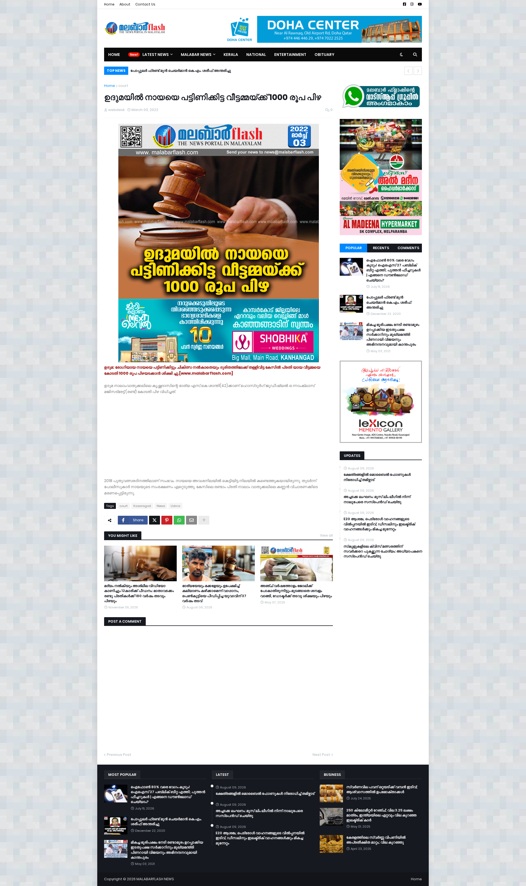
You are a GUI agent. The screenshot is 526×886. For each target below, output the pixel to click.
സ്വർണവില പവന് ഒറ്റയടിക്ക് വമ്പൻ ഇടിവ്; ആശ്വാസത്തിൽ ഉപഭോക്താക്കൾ (382, 789)
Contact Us (145, 4)
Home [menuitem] (114, 54)
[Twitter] (154, 520)
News (161, 506)
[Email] (191, 520)
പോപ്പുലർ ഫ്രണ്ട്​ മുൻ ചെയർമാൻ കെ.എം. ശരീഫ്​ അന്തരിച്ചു (388, 302)
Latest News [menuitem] (155, 54)
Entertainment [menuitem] (290, 54)
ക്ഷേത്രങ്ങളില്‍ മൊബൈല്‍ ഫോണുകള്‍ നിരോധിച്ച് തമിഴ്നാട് (377, 477)
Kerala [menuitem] (231, 54)
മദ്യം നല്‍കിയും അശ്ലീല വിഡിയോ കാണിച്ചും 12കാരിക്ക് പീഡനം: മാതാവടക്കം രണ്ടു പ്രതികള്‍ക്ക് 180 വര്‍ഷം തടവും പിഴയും (139, 593)
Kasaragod (142, 506)
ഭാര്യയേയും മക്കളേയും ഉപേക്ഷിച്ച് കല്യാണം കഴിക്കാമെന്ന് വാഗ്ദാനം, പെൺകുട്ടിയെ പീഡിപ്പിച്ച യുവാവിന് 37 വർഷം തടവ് (214, 593)
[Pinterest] (166, 520)
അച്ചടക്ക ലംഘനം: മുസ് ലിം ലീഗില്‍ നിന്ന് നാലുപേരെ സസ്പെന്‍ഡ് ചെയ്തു (377, 499)
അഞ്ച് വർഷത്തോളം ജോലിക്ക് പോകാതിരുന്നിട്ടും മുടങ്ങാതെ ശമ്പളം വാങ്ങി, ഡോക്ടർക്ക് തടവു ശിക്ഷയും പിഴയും (296, 590)
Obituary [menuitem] (325, 54)
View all (326, 535)
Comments (408, 247)
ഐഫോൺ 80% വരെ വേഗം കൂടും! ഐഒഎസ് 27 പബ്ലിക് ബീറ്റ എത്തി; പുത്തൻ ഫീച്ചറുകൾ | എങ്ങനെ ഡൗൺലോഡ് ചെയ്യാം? (393, 270)
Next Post (321, 754)
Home (109, 4)
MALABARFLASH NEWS (155, 879)
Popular (353, 247)
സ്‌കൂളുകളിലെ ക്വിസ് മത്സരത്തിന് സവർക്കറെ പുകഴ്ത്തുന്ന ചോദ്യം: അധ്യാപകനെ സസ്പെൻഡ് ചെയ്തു (383, 551)
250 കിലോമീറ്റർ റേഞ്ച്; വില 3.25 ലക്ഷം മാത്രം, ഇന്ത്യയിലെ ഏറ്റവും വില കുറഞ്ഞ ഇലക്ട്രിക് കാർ (381, 815)
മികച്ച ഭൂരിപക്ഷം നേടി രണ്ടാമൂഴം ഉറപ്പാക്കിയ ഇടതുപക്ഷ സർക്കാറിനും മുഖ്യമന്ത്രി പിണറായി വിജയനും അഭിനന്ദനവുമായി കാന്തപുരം (242, 70)
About (124, 4)
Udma (175, 506)
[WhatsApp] (179, 520)
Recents (381, 247)
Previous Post (119, 754)
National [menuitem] (256, 54)
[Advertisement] (218, 433)
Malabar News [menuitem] (196, 54)
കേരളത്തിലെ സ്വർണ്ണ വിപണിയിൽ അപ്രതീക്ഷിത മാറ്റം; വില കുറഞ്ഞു (375, 840)
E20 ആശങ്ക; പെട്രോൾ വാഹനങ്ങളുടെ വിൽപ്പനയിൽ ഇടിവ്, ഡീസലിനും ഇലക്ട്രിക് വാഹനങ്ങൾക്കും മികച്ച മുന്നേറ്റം (379, 524)
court (123, 85)
